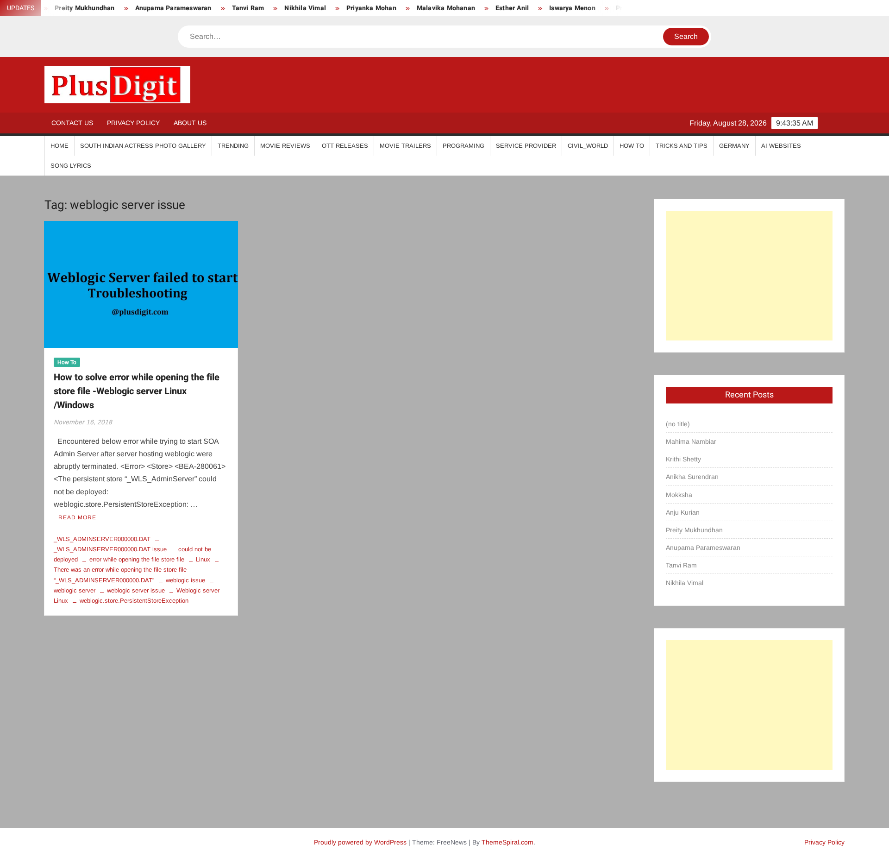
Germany (734, 145)
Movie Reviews (285, 145)
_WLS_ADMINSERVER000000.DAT (102, 539)
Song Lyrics (70, 165)
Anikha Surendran (692, 476)
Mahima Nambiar (691, 441)
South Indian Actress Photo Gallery (143, 145)
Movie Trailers (405, 145)
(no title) (678, 424)
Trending (233, 145)
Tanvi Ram (229, 8)
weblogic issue (185, 580)
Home (59, 145)
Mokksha (679, 494)
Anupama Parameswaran (154, 8)
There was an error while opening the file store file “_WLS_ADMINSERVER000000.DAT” (120, 574)
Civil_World (588, 145)
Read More (77, 517)
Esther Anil (493, 8)
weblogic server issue (136, 590)
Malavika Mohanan (427, 8)
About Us (190, 122)
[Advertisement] (749, 275)
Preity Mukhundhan (694, 530)
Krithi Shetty (683, 459)
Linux (203, 559)
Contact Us (72, 122)
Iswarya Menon (554, 8)
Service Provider (526, 145)
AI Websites (781, 145)
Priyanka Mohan (353, 8)
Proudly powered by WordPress (360, 842)
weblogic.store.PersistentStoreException (134, 600)
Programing (463, 145)
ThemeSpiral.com (507, 842)
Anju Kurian (683, 512)
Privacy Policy (133, 122)
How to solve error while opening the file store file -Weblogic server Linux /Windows (136, 391)
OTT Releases (345, 145)
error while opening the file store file (136, 559)
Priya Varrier (616, 8)
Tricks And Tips (681, 145)
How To (632, 145)
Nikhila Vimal (286, 8)
